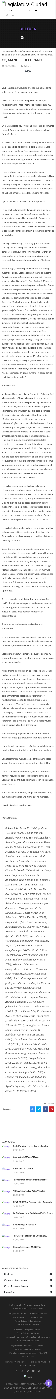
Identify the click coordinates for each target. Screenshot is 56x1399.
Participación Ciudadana (28, 1340)
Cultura (28, 29)
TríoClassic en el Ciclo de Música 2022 (30, 1236)
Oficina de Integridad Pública (27, 1329)
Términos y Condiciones (15, 1361)
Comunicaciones (20, 1308)
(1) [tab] (29, 71)
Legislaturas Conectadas (22, 1345)
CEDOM (43, 1353)
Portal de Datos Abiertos (28, 1324)
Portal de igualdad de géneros (28, 1321)
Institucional (15, 1305)
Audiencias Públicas (38, 1313)
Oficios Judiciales (28, 1365)
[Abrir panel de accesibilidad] (48, 1383)
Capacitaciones (37, 1317)
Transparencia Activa (16, 1313)
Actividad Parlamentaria (34, 1305)
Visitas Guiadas (19, 1317)
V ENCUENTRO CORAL (23, 1168)
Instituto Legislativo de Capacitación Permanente (28, 1337)
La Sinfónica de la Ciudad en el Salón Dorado (33, 1213)
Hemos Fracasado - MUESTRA (27, 1247)
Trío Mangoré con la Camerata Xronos (30, 1180)
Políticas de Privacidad (40, 1361)
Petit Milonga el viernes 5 (24, 1224)
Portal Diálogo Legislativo (28, 1333)
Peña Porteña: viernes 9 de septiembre (30, 1146)
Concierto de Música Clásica (25, 1157)
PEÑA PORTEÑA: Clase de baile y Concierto (32, 1202)
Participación (37, 1308)
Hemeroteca (28, 1356)
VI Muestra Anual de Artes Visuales (29, 1191)
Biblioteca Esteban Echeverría (28, 1349)
